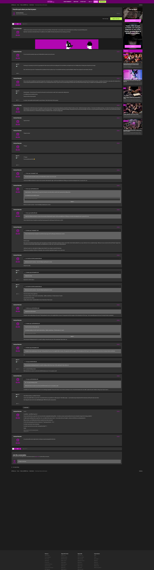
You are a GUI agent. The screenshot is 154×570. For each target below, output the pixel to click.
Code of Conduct (47, 565)
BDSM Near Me (96, 565)
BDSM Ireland (63, 565)
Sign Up (132, 46)
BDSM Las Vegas (80, 558)
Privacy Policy (47, 562)
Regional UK (63, 553)
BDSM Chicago (80, 565)
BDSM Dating (96, 564)
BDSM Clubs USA (80, 569)
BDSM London (63, 555)
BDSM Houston (80, 564)
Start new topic (105, 18)
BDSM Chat (96, 562)
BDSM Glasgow (63, 562)
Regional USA (80, 553)
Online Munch (24, 14)
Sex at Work (132, 20)
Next (18, 448)
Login (96, 1)
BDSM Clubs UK (63, 569)
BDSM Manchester (64, 558)
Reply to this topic (116, 18)
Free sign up (102, 1)
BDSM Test (96, 560)
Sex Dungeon (96, 558)
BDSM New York (80, 555)
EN (90, 1)
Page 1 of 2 (25, 23)
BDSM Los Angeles (81, 557)
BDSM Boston (80, 562)
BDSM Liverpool (63, 560)
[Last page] (20, 24)
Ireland (67, 553)
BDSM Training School (97, 567)
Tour (45, 557)
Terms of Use (47, 558)
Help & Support (47, 555)
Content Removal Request (49, 567)
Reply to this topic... (23, 461)
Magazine (49, 557)
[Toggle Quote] (25, 173)
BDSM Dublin (63, 567)
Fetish (95, 557)
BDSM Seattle (80, 567)
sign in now (37, 456)
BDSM (95, 555)
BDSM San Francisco (81, 560)
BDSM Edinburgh (64, 564)
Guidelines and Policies (48, 564)
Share (118, 13)
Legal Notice (47, 560)
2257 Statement (47, 569)
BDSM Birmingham (64, 557)
